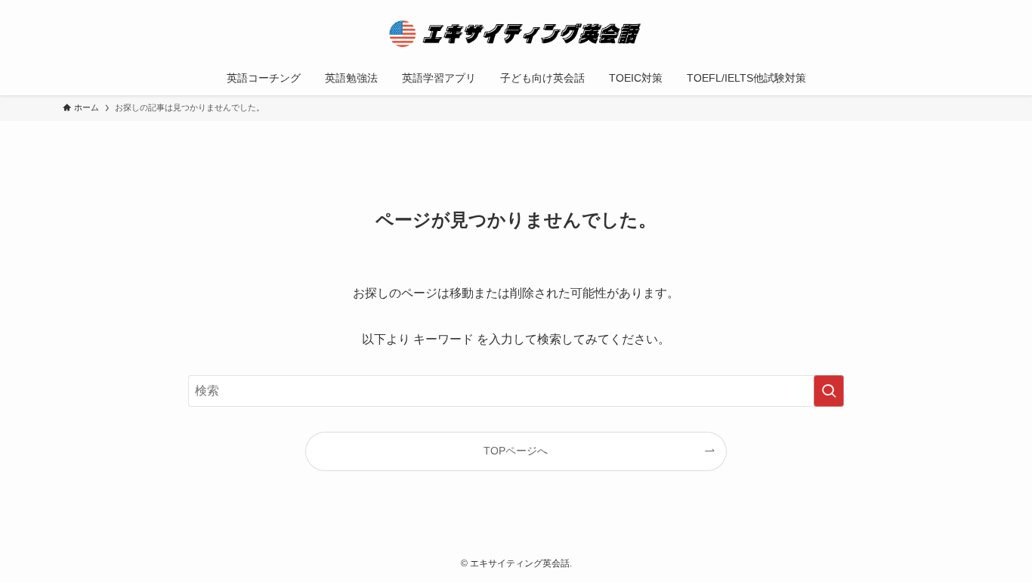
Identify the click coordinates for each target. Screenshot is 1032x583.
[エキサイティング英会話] (516, 33)
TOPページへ (516, 451)
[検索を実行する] (829, 391)
